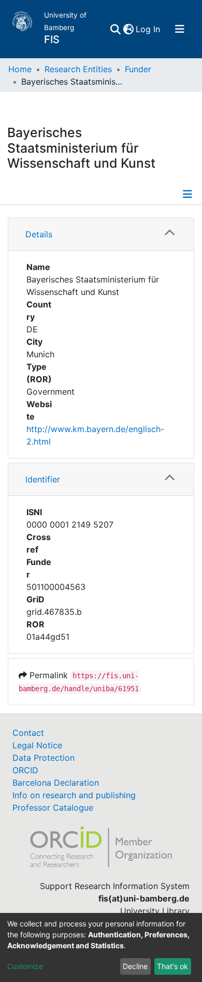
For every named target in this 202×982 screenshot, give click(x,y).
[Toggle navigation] (179, 29)
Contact (28, 733)
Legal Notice (37, 745)
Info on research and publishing (74, 795)
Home (20, 69)
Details (38, 234)
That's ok (172, 966)
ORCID (25, 770)
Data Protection (43, 757)
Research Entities (78, 69)
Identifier (42, 479)
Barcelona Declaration (55, 782)
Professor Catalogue (52, 807)
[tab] (101, 234)
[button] (128, 29)
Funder (138, 69)
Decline (135, 966)
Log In (148, 29)
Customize (25, 966)
